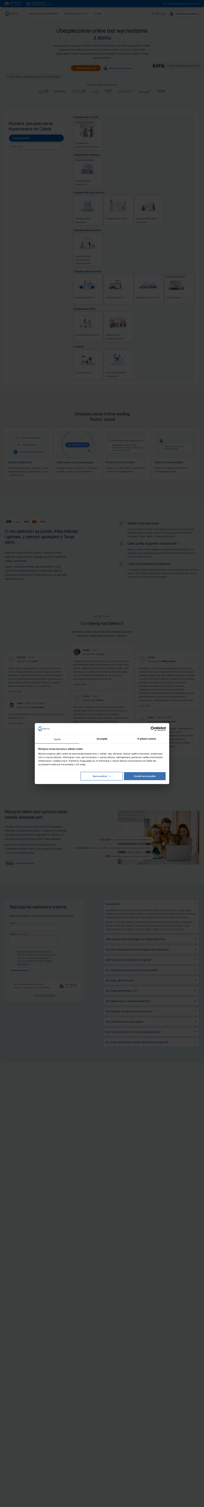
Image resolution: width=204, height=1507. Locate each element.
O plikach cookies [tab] (146, 738)
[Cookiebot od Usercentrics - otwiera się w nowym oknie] (153, 728)
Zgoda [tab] (57, 739)
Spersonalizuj (100, 776)
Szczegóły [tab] (102, 738)
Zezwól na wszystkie (145, 776)
